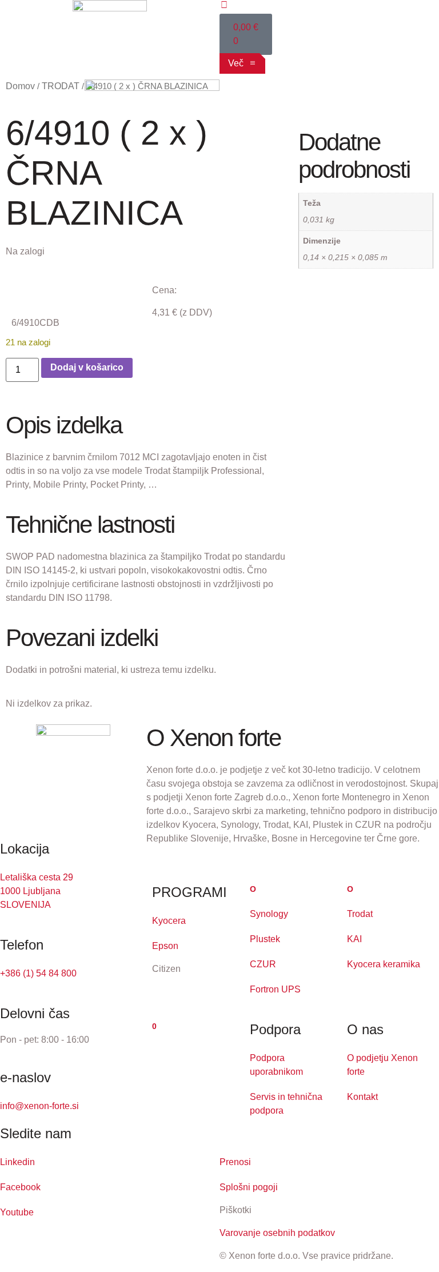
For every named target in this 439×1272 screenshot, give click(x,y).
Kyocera (169, 921)
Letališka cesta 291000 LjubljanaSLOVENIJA (36, 891)
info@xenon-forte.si (39, 1106)
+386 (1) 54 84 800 (38, 973)
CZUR (263, 964)
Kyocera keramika (383, 964)
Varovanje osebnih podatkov (277, 1233)
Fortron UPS (275, 989)
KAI (354, 939)
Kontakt (362, 1097)
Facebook (20, 1187)
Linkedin (17, 1162)
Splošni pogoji (249, 1187)
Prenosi (235, 1162)
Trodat (360, 914)
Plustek (265, 939)
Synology (269, 914)
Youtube (17, 1212)
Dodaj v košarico (86, 367)
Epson (165, 946)
